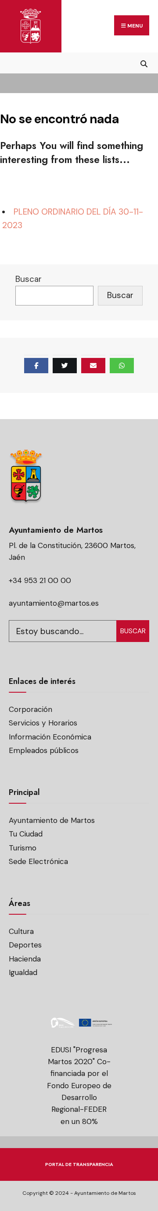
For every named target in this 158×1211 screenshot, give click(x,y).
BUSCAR (133, 631)
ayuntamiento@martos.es (54, 603)
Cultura (21, 931)
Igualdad (23, 972)
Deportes (25, 945)
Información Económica (50, 737)
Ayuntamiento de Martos (52, 820)
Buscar (28, 279)
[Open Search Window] (143, 62)
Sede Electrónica (38, 861)
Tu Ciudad (26, 834)
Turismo (22, 848)
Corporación (30, 709)
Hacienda (25, 959)
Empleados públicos (44, 750)
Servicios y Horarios (43, 723)
